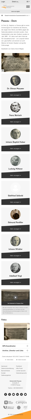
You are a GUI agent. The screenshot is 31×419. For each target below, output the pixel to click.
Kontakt (3, 373)
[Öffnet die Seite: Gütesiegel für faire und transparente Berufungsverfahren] (18, 407)
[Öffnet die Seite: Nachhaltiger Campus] (21, 402)
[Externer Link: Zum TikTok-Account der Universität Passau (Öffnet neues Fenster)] (21, 394)
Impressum (4, 366)
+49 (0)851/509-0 (18, 388)
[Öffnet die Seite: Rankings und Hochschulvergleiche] (8, 402)
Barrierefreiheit (5, 370)
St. (7, 25)
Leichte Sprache (20, 370)
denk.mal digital (15, 11)
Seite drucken (22, 359)
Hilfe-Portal (19, 368)
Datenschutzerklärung (7, 368)
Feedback (19, 366)
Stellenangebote (6, 375)
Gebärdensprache (21, 373)
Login (3, 2)
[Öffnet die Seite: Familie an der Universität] (8, 407)
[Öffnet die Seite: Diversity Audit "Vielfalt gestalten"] (25, 407)
